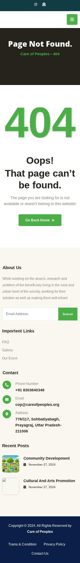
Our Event (9, 358)
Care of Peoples (40, 531)
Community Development (46, 458)
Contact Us (40, 553)
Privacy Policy (54, 544)
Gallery (7, 350)
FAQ (5, 342)
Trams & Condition (22, 544)
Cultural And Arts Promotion (49, 481)
